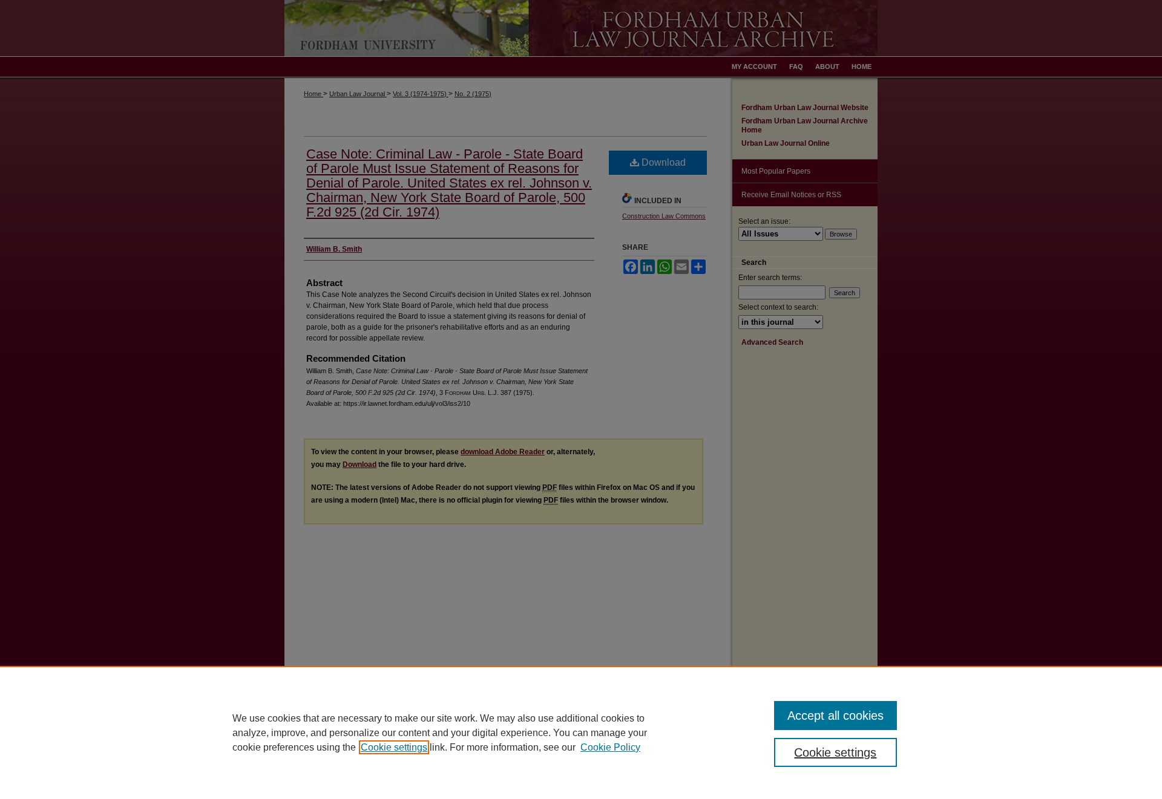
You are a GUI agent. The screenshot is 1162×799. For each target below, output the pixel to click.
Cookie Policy (610, 747)
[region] (581, 732)
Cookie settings (394, 747)
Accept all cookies (835, 715)
